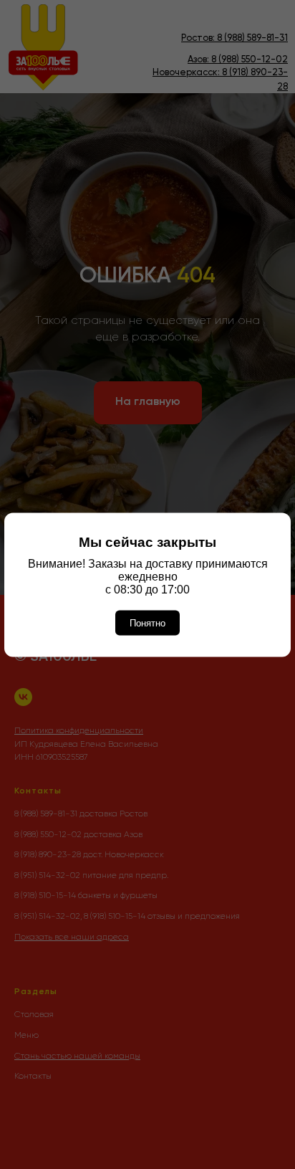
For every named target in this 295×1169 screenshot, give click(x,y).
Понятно (147, 622)
